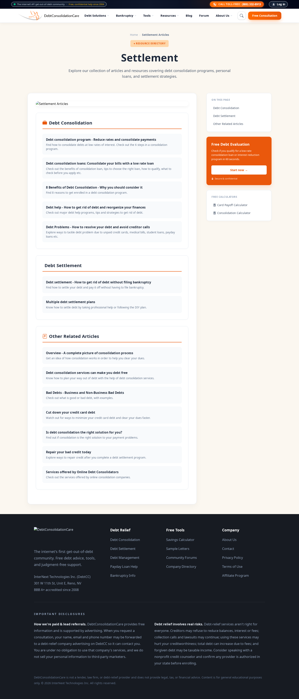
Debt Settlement (224, 116)
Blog (189, 15)
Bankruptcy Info (122, 575)
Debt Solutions (95, 15)
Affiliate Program (235, 575)
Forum (204, 15)
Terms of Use (232, 566)
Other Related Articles (228, 124)
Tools (147, 15)
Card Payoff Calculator (232, 205)
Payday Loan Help (124, 566)
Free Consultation (264, 15)
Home (134, 35)
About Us (222, 15)
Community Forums (181, 557)
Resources (168, 15)
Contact (228, 548)
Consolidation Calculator (234, 213)
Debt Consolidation (226, 108)
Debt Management (124, 557)
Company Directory (181, 566)
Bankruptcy (124, 15)
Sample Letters (177, 548)
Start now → (239, 170)
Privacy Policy (232, 557)
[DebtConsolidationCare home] (53, 535)
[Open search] (242, 16)
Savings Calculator (180, 539)
